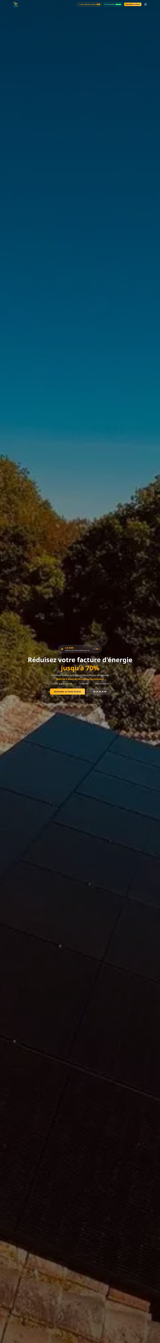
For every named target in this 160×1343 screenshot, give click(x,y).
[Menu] (145, 4)
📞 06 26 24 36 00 (98, 691)
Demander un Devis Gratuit (67, 691)
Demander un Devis (132, 4)
